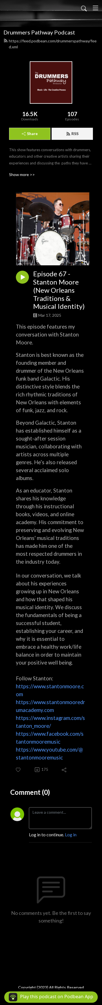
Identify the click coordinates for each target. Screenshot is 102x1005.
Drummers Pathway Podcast (39, 32)
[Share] (64, 770)
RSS (74, 133)
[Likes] (18, 770)
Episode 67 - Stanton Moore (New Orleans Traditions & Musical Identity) (59, 290)
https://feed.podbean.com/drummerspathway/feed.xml (53, 43)
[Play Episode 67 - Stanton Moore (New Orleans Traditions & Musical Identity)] (22, 277)
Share (32, 133)
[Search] (84, 8)
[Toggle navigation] (95, 8)
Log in (70, 834)
